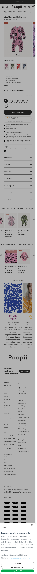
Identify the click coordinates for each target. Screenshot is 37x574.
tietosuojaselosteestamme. (20, 558)
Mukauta (18, 564)
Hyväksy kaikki (18, 571)
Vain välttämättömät (17, 567)
